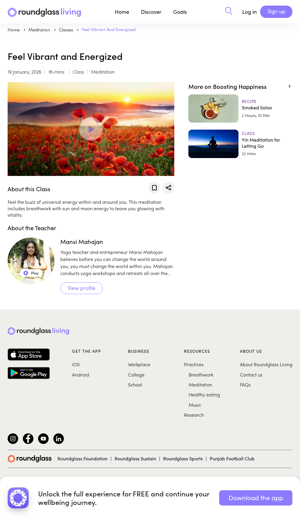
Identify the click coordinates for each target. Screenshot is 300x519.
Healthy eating (204, 394)
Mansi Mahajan (81, 241)
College (136, 374)
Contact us (251, 374)
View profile (82, 287)
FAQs (245, 384)
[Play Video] (91, 129)
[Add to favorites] (154, 188)
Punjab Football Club (232, 458)
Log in (249, 11)
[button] (228, 11)
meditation (39, 29)
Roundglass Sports (183, 458)
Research (194, 414)
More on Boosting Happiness (227, 86)
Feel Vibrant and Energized (109, 29)
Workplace (139, 364)
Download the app (256, 497)
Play (31, 273)
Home (122, 11)
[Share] (168, 188)
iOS (76, 364)
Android (80, 374)
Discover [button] (151, 11)
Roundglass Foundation (82, 458)
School (135, 384)
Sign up (276, 11)
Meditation (200, 384)
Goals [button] (180, 11)
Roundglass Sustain (135, 458)
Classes (66, 29)
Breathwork (201, 374)
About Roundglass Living (266, 364)
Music (195, 404)
